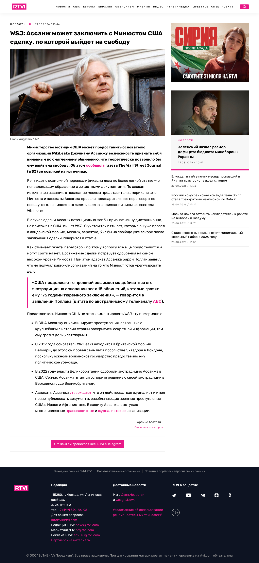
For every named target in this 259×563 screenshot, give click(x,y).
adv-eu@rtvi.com (87, 535)
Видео (158, 6)
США (76, 6)
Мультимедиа (178, 6)
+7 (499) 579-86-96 (72, 510)
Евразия (105, 6)
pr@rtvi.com (85, 530)
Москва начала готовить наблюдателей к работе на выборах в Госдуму (209, 216)
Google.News (125, 500)
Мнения (143, 6)
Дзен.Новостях (132, 495)
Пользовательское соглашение (118, 471)
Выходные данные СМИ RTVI (73, 471)
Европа (89, 6)
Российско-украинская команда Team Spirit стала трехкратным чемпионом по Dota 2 (206, 197)
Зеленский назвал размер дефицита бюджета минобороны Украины (208, 152)
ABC (157, 301)
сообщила (95, 165)
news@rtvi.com (87, 525)
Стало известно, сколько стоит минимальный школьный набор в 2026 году (207, 235)
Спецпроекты (222, 6)
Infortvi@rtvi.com (64, 520)
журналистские (112, 411)
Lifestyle (200, 6)
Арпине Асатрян (149, 422)
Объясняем (124, 6)
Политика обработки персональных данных (175, 471)
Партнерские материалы (70, 540)
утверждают (80, 392)
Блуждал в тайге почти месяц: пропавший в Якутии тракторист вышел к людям (205, 178)
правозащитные (80, 411)
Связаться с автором (149, 427)
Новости (63, 6)
